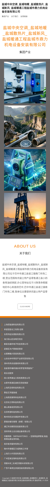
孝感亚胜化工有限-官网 (13, 329)
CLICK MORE (25, 306)
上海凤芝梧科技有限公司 (14, 388)
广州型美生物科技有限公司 (15, 458)
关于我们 (14, 16)
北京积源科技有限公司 (13, 412)
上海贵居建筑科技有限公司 (15, 397)
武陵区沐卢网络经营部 (13, 349)
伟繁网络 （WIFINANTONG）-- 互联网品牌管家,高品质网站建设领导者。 (26, 437)
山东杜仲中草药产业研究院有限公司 (19, 359)
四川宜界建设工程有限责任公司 (17, 378)
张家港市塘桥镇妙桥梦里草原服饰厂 (19, 368)
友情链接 (23, 16)
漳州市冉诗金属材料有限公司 (16, 363)
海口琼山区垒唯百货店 (13, 339)
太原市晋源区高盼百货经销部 (16, 383)
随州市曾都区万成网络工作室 (16, 449)
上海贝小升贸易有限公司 (14, 454)
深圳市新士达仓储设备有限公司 (17, 431)
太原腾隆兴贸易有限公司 (14, 354)
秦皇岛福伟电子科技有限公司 (16, 344)
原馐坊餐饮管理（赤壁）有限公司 (18, 422)
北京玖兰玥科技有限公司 (14, 402)
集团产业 (5, 16)
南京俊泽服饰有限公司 (13, 444)
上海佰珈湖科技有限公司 (14, 325)
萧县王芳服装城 (10, 393)
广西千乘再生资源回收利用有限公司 (19, 468)
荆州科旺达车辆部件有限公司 (16, 417)
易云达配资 (8, 373)
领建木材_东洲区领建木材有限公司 (18, 463)
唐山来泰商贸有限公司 (13, 407)
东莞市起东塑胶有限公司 (14, 334)
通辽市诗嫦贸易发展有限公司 (16, 427)
